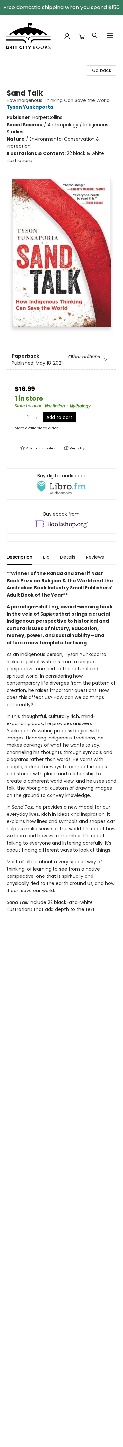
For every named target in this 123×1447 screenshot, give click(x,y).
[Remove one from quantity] (19, 417)
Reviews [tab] (95, 557)
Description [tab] (19, 557)
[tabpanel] (61, 751)
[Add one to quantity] (36, 417)
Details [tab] (67, 557)
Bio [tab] (46, 557)
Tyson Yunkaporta (30, 107)
